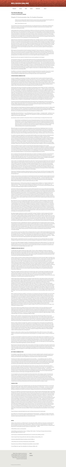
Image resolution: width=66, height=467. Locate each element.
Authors (31, 8)
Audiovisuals (38, 8)
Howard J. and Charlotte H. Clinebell (19, 14)
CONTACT (31, 455)
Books (26, 8)
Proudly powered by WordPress (16, 464)
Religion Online (20, 3)
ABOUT (30, 453)
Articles (20, 8)
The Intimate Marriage (17, 12)
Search (45, 8)
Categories (14, 8)
